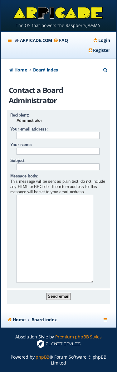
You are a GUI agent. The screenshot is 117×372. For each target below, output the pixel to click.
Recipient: (19, 115)
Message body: (24, 176)
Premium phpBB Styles (78, 337)
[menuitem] (60, 40)
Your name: (21, 144)
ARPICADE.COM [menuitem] (36, 40)
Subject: (18, 160)
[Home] (58, 16)
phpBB (42, 357)
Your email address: (29, 129)
